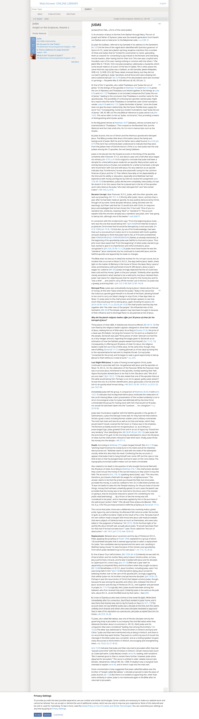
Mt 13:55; (126, 554)
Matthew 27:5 (116, 445)
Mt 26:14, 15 (149, 325)
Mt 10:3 (98, 181)
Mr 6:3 (133, 554)
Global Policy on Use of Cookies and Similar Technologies (107, 706)
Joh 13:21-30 (96, 387)
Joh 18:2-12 (139, 432)
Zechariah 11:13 (151, 505)
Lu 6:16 (113, 159)
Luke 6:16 (102, 104)
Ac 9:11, (145, 603)
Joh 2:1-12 (123, 562)
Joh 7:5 (116, 571)
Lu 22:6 (132, 358)
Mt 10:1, (113, 197)
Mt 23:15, (128, 523)
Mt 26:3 (105, 310)
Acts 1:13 (103, 93)
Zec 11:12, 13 (149, 341)
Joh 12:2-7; (119, 283)
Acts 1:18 (149, 445)
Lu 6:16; (152, 141)
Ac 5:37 (95, 47)
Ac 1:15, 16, (142, 550)
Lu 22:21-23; (152, 384)
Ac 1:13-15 (104, 587)
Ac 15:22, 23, (103, 643)
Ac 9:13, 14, (103, 614)
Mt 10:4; (103, 190)
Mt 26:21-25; (131, 384)
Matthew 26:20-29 (143, 392)
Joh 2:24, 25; (109, 248)
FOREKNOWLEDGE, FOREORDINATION (112, 237)
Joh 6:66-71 (135, 216)
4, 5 (118, 197)
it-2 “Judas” (38, 19)
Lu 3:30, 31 (144, 40)
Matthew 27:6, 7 (129, 469)
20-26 (149, 550)
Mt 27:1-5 (121, 440)
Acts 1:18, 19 (114, 474)
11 (115, 376)
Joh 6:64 (131, 223)
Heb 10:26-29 (127, 531)
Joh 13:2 (123, 304)
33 (133, 523)
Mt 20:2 (113, 269)
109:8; (98, 229)
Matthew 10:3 (132, 88)
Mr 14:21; (109, 531)
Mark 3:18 (146, 88)
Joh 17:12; (117, 531)
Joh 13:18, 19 (106, 229)
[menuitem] (166, 9)
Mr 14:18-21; (141, 384)
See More (75, 62)
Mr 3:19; (106, 159)
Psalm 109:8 (124, 538)
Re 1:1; (118, 248)
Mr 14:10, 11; (105, 304)
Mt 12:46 (96, 568)
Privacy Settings (59, 708)
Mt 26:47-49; (128, 432)
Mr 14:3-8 (138, 283)
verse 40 (112, 664)
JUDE (146, 593)
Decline (47, 714)
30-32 (114, 643)
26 (109, 614)
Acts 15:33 (95, 648)
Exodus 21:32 (142, 330)
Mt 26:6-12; (129, 283)
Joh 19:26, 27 (151, 576)
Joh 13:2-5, (109, 376)
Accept (38, 714)
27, (110, 643)
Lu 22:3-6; (115, 304)
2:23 (123, 248)
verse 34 (131, 653)
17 (150, 603)
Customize (58, 714)
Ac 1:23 (108, 674)
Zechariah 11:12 (111, 349)
